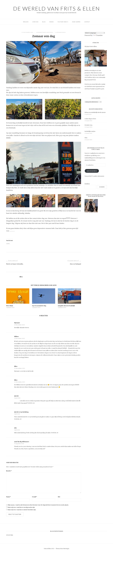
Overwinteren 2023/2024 (44, 32)
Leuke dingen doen (90, 118)
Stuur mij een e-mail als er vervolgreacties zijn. (21, 507)
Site (59, 497)
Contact (87, 21)
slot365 (16, 396)
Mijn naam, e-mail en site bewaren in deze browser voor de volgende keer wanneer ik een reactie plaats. (38, 505)
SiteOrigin (66, 548)
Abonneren (92, 171)
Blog (44, 21)
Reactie (9, 471)
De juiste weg (88, 125)
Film (86, 138)
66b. (15, 428)
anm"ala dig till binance (21, 441)
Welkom (25, 21)
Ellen (21, 277)
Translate (99, 35)
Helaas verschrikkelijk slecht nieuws (95, 112)
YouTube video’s (63, 21)
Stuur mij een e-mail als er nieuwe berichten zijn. (22, 510)
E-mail (34, 497)
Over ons (35, 21)
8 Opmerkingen (60, 32)
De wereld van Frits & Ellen (56, 8)
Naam (8, 497)
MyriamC (17, 323)
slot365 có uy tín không (21, 412)
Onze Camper (76, 21)
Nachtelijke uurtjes (90, 131)
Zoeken (87, 184)
